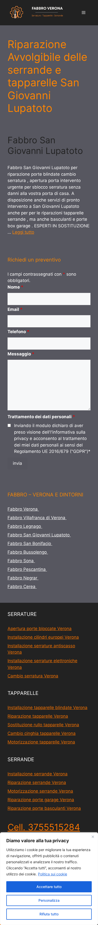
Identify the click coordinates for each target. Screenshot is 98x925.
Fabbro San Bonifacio (30, 543)
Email (15, 309)
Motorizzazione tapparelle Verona (41, 742)
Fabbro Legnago (25, 526)
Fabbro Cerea (22, 586)
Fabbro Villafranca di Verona (37, 517)
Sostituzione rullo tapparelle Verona (43, 724)
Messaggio (21, 353)
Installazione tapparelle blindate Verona (47, 707)
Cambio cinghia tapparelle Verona (42, 733)
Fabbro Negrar (23, 577)
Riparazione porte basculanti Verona (44, 808)
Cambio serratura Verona (33, 675)
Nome (15, 287)
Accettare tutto (49, 886)
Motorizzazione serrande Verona (40, 791)
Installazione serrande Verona (38, 773)
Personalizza (49, 900)
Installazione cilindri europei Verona (43, 637)
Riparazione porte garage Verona (41, 799)
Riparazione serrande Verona (37, 782)
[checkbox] (9, 425)
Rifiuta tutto (49, 914)
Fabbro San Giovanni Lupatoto (46, 145)
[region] (49, 878)
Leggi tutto (23, 232)
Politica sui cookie (52, 874)
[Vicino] (93, 837)
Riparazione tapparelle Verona (38, 716)
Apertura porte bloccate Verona (40, 628)
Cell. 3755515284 (44, 827)
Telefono (18, 331)
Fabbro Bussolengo (28, 552)
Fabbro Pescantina (27, 569)
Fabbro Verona (23, 509)
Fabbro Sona (21, 560)
